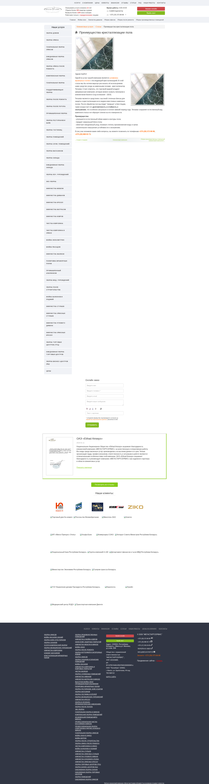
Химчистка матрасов (56, 209)
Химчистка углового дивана (55, 324)
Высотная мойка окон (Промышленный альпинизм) (86, 683)
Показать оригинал (84, 467)
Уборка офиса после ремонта (55, 67)
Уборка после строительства (53, 288)
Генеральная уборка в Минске (87, 712)
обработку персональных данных (96, 419)
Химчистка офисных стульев (55, 315)
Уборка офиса (52, 40)
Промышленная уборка (56, 113)
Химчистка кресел (54, 202)
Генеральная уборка (55, 83)
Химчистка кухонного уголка (87, 759)
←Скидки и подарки (81, 140)
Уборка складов (50, 642)
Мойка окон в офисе (83, 735)
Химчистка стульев (55, 306)
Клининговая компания (120, 140)
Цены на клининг (149, 629)
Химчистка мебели (55, 188)
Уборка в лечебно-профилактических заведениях (88, 703)
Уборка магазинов (54, 151)
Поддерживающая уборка (54, 91)
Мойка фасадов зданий (53, 637)
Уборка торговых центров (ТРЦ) (54, 343)
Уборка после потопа (56, 106)
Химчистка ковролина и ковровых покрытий (85, 668)
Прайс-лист (151, 13)
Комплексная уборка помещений (88, 714)
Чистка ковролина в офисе (55, 232)
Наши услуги (58, 27)
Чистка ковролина (54, 223)
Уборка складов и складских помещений (87, 660)
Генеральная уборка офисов (55, 48)
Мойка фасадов (53, 247)
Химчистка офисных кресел (55, 334)
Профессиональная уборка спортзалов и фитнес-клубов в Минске (87, 728)
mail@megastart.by (116, 11)
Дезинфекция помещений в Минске (86, 718)
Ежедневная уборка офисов (55, 58)
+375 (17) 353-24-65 (144, 645)
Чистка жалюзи (81, 671)
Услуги (77, 3)
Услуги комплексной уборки (55, 645)
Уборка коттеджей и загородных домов (88, 653)
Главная (73, 20)
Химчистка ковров (54, 216)
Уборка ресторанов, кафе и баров (89, 689)
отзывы (124, 3)
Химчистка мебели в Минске (86, 644)
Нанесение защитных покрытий (88, 642)
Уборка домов (52, 33)
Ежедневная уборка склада (55, 166)
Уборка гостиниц (54, 130)
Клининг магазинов (52, 653)
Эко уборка (79, 709)
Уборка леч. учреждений (57, 174)
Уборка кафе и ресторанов (55, 640)
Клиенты (105, 3)
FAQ (139, 3)
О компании (87, 3)
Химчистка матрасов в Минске (87, 679)
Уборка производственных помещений (150, 20)
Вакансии (115, 3)
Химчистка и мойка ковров (86, 639)
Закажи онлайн (151, 9)
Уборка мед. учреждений (57, 280)
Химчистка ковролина (53, 650)
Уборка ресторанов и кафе (55, 122)
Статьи (133, 3)
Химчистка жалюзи (55, 254)
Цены (97, 3)
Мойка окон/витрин (55, 240)
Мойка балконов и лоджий (54, 298)
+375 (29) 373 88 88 (117, 15)
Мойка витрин (80, 738)
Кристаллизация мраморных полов (56, 656)
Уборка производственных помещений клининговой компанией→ (153, 139)
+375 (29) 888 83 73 (83, 134)
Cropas (159, 661)
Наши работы (149, 3)
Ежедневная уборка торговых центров (55, 353)
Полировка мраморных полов (56, 262)
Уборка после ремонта (125, 20)
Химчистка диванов (95, 20)
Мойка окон (82, 20)
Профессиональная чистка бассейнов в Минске (86, 723)
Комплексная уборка (55, 76)
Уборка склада (53, 158)
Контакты (161, 3)
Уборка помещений (55, 137)
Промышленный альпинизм (53, 272)
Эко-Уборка (51, 181)
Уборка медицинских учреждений (58, 648)
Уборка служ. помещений (57, 144)
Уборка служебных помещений (88, 674)
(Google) (139, 783)
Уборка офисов (109, 20)
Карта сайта (111, 677)
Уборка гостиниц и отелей (86, 694)
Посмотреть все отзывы (104, 485)
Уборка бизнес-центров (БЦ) (57, 363)
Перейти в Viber (144, 649)
